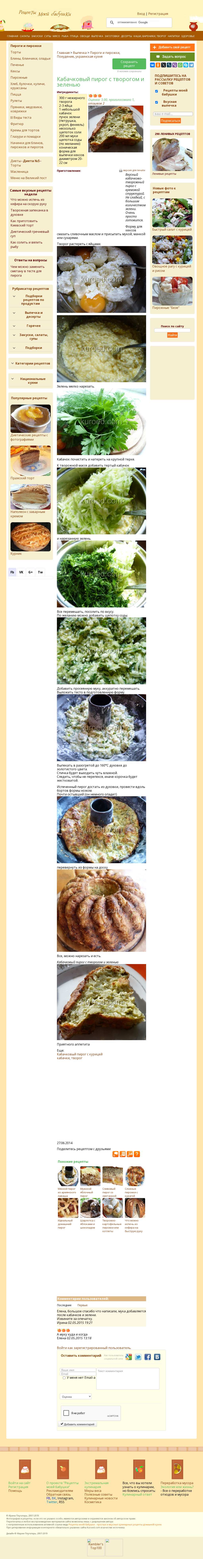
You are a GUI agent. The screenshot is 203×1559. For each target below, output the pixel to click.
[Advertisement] (91, 201)
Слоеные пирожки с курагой (131, 1192)
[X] (163, 65)
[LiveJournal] (169, 65)
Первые (82, 1305)
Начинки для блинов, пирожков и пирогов (27, 145)
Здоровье (188, 36)
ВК (54, 1498)
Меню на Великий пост (29, 178)
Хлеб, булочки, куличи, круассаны (28, 86)
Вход (141, 13)
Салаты (25, 36)
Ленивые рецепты (164, 174)
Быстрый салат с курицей (172, 229)
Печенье (17, 65)
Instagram (65, 1498)
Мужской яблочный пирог (86, 1192)
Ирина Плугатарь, (18, 1515)
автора (109, 1521)
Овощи (85, 36)
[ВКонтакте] (152, 65)
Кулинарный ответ (137, 1494)
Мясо (56, 36)
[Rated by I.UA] (114, 1555)
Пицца (16, 94)
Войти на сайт (19, 1483)
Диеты (16, 161)
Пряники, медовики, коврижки (26, 109)
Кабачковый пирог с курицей (79, 1054)
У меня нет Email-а (81, 1378)
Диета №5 (31, 161)
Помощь (15, 1490)
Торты (16, 52)
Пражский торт (22, 478)
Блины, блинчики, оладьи (30, 58)
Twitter (51, 1502)
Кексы (15, 71)
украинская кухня (89, 56)
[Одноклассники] (158, 65)
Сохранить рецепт (129, 64)
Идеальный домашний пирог (65, 1224)
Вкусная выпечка (169, 103)
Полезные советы (98, 1494)
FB (48, 1498)
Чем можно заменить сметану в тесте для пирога (28, 271)
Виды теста (22, 117)
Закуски (37, 36)
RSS (61, 1502)
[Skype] (185, 65)
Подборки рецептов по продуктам (32, 300)
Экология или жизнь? (177, 1487)
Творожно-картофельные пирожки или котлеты (112, 1226)
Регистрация (158, 13)
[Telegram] (191, 65)
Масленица (19, 171)
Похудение (65, 56)
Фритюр (17, 124)
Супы (47, 36)
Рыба (65, 36)
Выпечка (97, 36)
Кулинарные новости (101, 1498)
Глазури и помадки (25, 136)
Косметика (92, 1502)
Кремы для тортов (25, 130)
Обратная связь (58, 1494)
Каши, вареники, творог (150, 36)
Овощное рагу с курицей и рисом (171, 268)
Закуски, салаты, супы (33, 337)
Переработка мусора (177, 1483)
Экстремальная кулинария (96, 1485)
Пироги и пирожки (104, 53)
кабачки (63, 1058)
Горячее (34, 326)
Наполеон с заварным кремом (28, 514)
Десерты (126, 36)
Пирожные (19, 77)
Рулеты (16, 100)
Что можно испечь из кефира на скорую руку (29, 201)
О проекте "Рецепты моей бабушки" (62, 1485)
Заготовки (112, 36)
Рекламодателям (59, 1490)
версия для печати (134, 170)
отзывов (96, 103)
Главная (12, 36)
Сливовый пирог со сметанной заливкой (109, 1194)
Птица (74, 36)
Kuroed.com (93, 1527)
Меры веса (92, 1490)
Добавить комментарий (78, 1424)
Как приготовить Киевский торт (24, 223)
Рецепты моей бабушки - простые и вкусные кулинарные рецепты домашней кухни (115, 1524)
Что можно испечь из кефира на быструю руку (134, 1226)
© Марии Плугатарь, (26, 1533)
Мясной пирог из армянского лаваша (67, 1192)
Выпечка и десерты (34, 314)
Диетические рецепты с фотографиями (29, 437)
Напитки (174, 36)
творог (76, 1058)
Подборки (33, 348)
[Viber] (174, 65)
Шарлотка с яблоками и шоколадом (87, 1224)
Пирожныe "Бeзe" (165, 307)
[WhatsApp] (180, 65)
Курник (16, 553)
